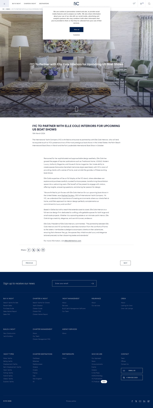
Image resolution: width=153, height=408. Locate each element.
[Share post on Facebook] (29, 249)
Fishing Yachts (8, 373)
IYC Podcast (96, 381)
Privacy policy (71, 401)
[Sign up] (92, 283)
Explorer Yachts (8, 381)
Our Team (65, 311)
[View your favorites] (133, 3)
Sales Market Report (10, 311)
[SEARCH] (149, 3)
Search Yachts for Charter (41, 302)
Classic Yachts (8, 378)
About (64, 302)
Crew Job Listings (127, 308)
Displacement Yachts (10, 364)
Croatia (35, 370)
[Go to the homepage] (76, 3)
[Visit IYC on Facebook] (132, 401)
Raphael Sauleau (68, 195)
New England (37, 378)
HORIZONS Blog (97, 376)
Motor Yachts (7, 358)
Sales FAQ (6, 314)
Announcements (97, 364)
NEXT (125, 263)
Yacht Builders (8, 336)
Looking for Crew (126, 305)
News (8, 9)
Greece (35, 367)
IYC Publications (97, 378)
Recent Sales (7, 305)
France (35, 373)
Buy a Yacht (16, 3)
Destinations (44, 3)
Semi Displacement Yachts (12, 367)
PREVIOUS (29, 263)
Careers (94, 370)
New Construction (9, 333)
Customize (76, 35)
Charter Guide (37, 308)
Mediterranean (37, 364)
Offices (123, 361)
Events (94, 367)
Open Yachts (7, 370)
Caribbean (36, 358)
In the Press (96, 373)
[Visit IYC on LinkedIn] (144, 401)
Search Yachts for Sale (10, 302)
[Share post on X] (34, 249)
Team (123, 358)
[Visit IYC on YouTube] (140, 401)
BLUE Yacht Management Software (73, 308)
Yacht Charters (38, 305)
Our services (96, 305)
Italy (34, 376)
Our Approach (96, 358)
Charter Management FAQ (41, 339)
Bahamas (36, 361)
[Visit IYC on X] (136, 401)
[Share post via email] (43, 249)
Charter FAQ (37, 311)
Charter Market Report (40, 314)
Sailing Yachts (7, 361)
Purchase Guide (8, 308)
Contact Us (125, 364)
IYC (3, 9)
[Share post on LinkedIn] (38, 249)
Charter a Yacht (30, 3)
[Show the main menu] (4, 3)
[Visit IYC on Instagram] (148, 401)
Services (65, 305)
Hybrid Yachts (8, 376)
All (33, 381)
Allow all (76, 29)
